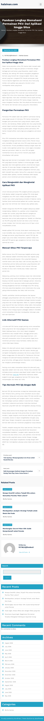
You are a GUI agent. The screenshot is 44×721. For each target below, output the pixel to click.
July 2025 (8, 689)
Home (3, 30)
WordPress (17, 718)
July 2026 (8, 646)
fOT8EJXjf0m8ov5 (11, 55)
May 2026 (8, 653)
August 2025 (9, 685)
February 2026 (9, 664)
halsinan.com (9, 4)
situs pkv (16, 374)
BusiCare (30, 718)
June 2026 (8, 650)
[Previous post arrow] (39, 457)
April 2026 (8, 657)
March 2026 (9, 660)
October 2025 (9, 678)
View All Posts (23, 552)
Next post (6, 468)
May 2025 (8, 696)
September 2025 (10, 682)
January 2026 (9, 668)
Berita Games (23, 55)
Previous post (7, 455)
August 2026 (9, 643)
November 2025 (10, 675)
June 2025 (8, 692)
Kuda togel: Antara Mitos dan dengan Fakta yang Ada (22, 610)
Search (5, 566)
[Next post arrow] (39, 470)
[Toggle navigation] (40, 4)
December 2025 (10, 671)
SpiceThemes (38, 718)
